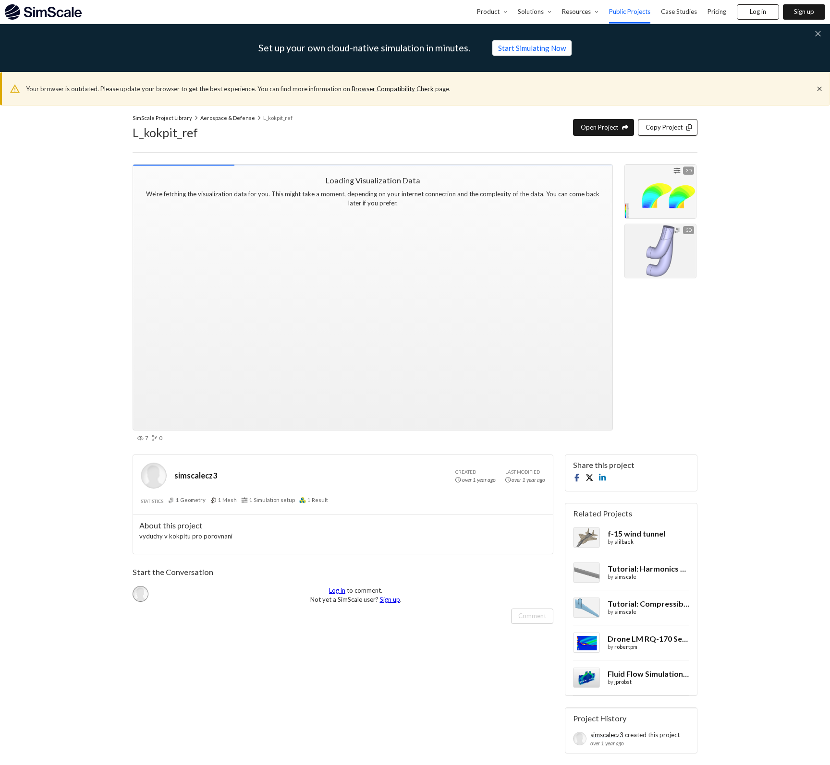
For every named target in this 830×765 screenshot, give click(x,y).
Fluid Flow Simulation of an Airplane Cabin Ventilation (648, 673)
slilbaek (624, 541)
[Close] (819, 89)
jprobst (623, 682)
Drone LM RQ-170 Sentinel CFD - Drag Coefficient (648, 638)
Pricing (717, 11)
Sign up (804, 11)
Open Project (599, 127)
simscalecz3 (195, 475)
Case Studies (679, 11)
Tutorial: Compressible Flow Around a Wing (648, 603)
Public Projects (629, 11)
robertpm (625, 647)
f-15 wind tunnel (636, 533)
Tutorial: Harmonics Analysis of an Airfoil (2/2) (648, 568)
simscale (625, 577)
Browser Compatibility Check (393, 89)
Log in (758, 11)
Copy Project (664, 127)
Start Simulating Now (532, 48)
